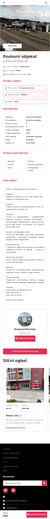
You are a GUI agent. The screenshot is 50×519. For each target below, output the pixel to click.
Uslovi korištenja (10, 466)
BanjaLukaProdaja (25, 329)
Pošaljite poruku (26, 338)
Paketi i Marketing (11, 453)
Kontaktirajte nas (10, 458)
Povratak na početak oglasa (25, 351)
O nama (6, 449)
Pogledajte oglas (15, 428)
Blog (5, 471)
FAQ (5, 462)
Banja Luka (12, 415)
